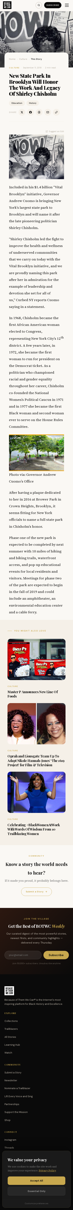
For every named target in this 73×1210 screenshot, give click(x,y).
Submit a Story (36, 891)
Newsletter (10, 1080)
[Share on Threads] (39, 112)
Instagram (10, 1139)
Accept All (36, 1180)
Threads (9, 1147)
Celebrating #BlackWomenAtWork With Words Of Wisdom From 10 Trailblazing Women (33, 829)
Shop (7, 1120)
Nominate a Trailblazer (17, 1088)
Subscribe (52, 5)
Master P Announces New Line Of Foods (32, 694)
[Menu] (67, 5)
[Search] (39, 5)
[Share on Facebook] (30, 112)
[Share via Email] (47, 112)
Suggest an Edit (56, 131)
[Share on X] (22, 112)
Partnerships (11, 1104)
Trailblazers (11, 1028)
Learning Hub (12, 1044)
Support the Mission (16, 1112)
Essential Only (36, 1191)
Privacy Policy (47, 1170)
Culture (23, 59)
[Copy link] (56, 112)
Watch (8, 1052)
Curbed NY (24, 299)
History (32, 103)
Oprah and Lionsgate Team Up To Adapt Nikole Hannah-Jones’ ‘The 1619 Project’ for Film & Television (35, 760)
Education (17, 103)
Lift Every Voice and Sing (18, 1096)
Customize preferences (36, 1203)
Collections (11, 1021)
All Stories (10, 1037)
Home (12, 59)
